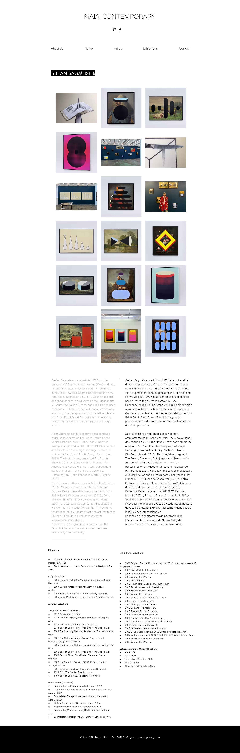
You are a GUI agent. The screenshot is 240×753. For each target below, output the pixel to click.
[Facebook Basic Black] (120, 30)
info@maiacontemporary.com (142, 737)
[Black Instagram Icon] (115, 30)
